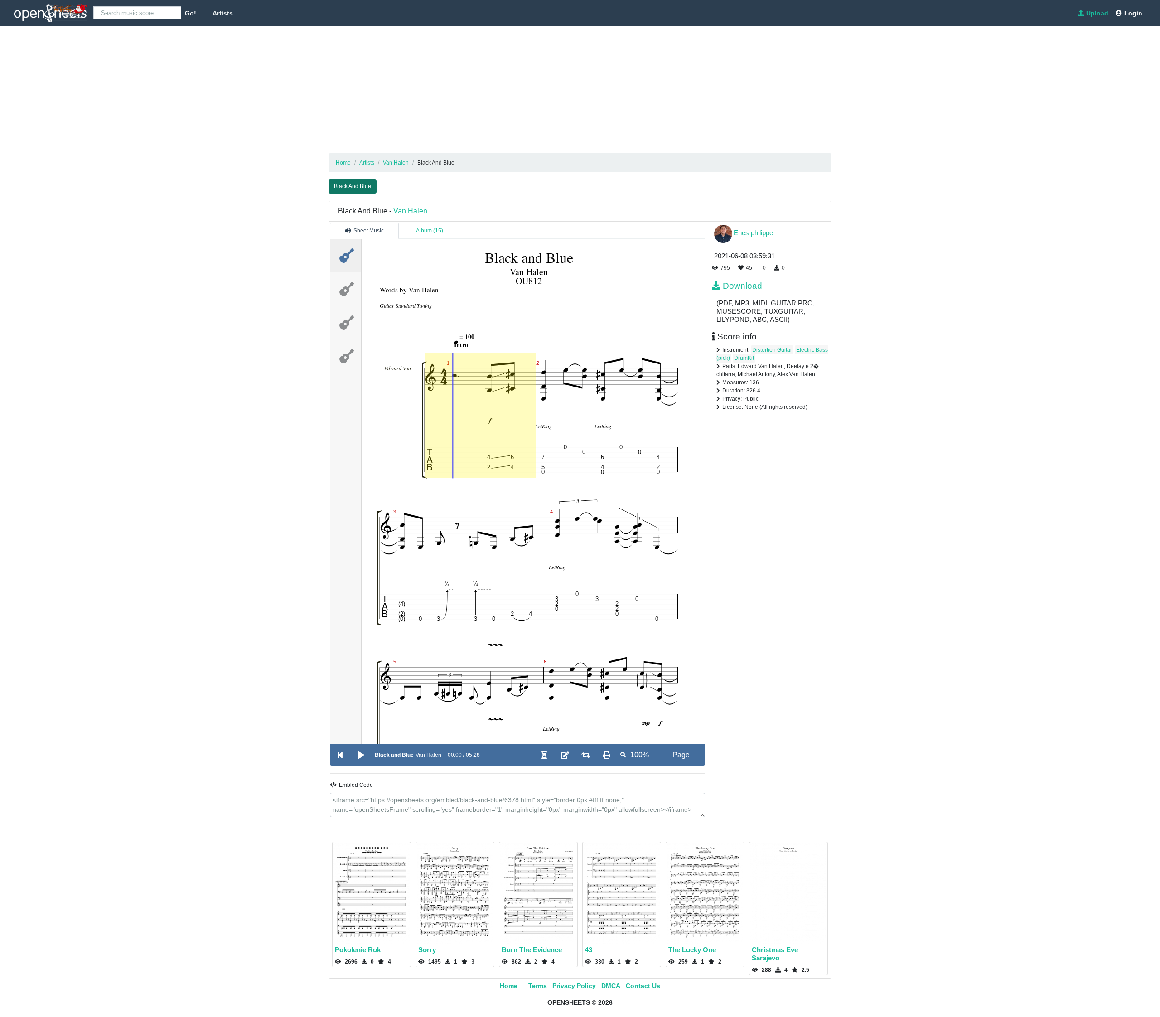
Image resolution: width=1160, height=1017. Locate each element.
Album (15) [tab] (429, 231)
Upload (1097, 13)
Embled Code (356, 785)
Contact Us (643, 985)
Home (508, 985)
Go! (190, 13)
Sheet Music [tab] (368, 231)
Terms (537, 985)
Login (1133, 13)
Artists (223, 13)
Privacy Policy (574, 985)
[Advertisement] (272, 89)
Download (742, 286)
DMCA (610, 985)
